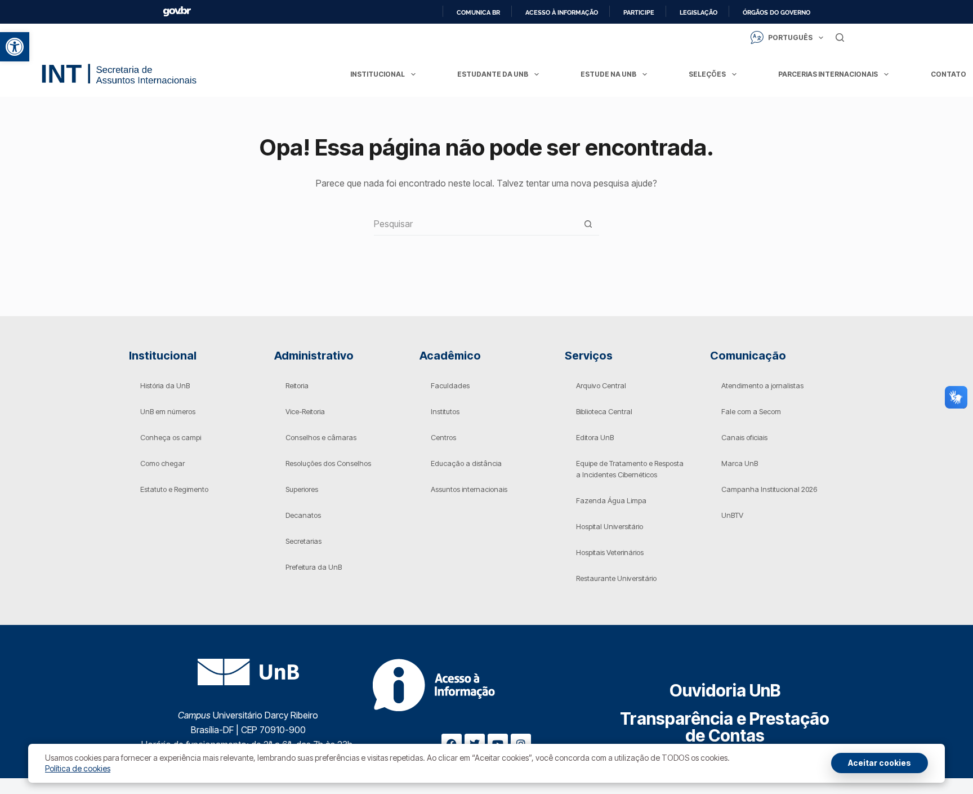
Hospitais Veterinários (610, 552)
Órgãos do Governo (776, 12)
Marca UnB (739, 463)
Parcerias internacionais (828, 74)
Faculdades (450, 385)
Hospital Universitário (609, 526)
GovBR (177, 11)
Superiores (301, 489)
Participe (638, 12)
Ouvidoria (725, 690)
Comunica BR (478, 12)
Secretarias (303, 540)
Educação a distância (466, 463)
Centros (443, 437)
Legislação (698, 12)
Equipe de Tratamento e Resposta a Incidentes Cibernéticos (630, 469)
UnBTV (732, 515)
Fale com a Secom (751, 411)
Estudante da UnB (492, 74)
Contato (948, 74)
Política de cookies (77, 768)
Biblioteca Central (604, 411)
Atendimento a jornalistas (762, 385)
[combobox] (475, 223)
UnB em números (167, 411)
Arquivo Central (601, 385)
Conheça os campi (170, 437)
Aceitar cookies (879, 763)
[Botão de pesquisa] (588, 224)
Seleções (707, 74)
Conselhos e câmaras (320, 437)
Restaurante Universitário (616, 578)
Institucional (377, 74)
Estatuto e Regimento (174, 489)
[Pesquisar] (840, 37)
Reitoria (297, 385)
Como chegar (162, 463)
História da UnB (165, 385)
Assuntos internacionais (469, 489)
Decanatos (303, 515)
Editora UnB (595, 437)
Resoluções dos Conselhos (328, 463)
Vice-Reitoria (305, 411)
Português (790, 37)
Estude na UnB (608, 74)
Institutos (445, 411)
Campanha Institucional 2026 (769, 489)
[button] (14, 46)
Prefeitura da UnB (313, 566)
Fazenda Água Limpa (611, 500)
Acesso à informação (561, 12)
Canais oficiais (744, 437)
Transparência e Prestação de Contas (724, 727)
